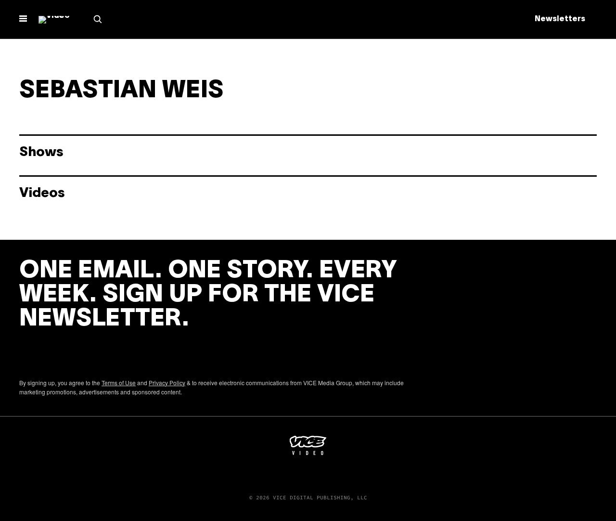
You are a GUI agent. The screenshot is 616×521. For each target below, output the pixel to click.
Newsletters (560, 19)
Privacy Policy (167, 382)
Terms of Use (119, 382)
